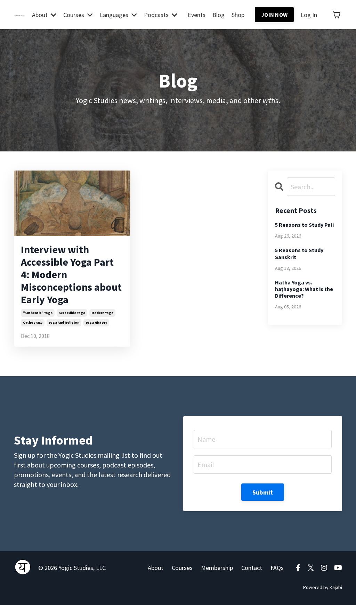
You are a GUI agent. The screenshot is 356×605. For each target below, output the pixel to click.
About (155, 568)
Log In (309, 15)
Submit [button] (262, 492)
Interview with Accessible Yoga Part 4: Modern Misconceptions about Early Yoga (71, 274)
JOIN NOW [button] (274, 14)
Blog (218, 15)
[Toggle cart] (336, 14)
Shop (238, 15)
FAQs (277, 568)
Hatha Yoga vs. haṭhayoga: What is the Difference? (304, 289)
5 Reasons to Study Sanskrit (299, 253)
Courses (182, 568)
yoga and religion (64, 322)
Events (196, 15)
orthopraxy (32, 322)
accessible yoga (72, 312)
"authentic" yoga (37, 312)
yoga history (96, 322)
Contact (251, 568)
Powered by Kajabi (322, 587)
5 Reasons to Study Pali (304, 225)
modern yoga (102, 312)
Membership (217, 568)
